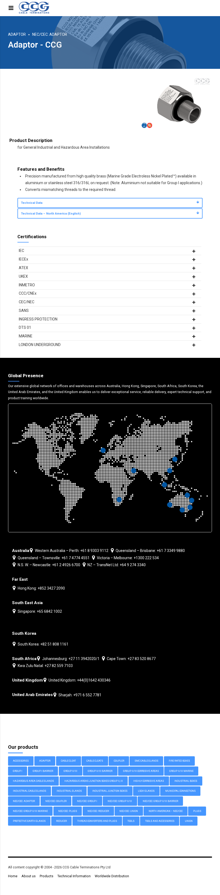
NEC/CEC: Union (128, 811)
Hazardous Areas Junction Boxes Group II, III (93, 781)
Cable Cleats (94, 760)
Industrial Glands (69, 791)
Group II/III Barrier (100, 771)
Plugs (197, 811)
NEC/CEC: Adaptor (49, 34)
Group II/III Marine (181, 771)
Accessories (21, 760)
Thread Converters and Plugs (97, 821)
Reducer (61, 821)
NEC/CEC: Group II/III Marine (30, 811)
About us (28, 876)
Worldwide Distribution (112, 876)
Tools (130, 821)
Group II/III (70, 771)
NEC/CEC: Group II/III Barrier (160, 801)
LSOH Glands (146, 791)
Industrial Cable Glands (29, 791)
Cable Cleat (68, 760)
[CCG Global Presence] (110, 468)
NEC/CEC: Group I (87, 801)
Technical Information (74, 876)
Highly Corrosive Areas (148, 781)
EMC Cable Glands (146, 760)
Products (46, 876)
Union (189, 821)
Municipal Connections (180, 791)
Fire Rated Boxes (179, 760)
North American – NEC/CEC (166, 811)
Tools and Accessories (159, 821)
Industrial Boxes (185, 781)
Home (12, 876)
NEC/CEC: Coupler (56, 801)
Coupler (119, 760)
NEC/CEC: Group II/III (120, 801)
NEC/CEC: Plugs (67, 811)
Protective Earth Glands (29, 821)
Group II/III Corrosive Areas (141, 771)
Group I (17, 771)
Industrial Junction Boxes (109, 791)
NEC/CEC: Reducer (98, 811)
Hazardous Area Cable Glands (33, 781)
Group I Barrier (43, 771)
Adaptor (17, 34)
